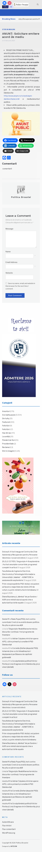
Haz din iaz (6, 433)
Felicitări (6, 426)
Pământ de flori (8, 440)
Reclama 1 (6, 447)
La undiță (6, 436)
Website (9, 273)
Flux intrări (6, 826)
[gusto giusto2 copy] (17, 486)
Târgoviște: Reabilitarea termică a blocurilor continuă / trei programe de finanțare (19, 632)
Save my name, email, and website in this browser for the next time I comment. (20, 286)
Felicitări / (6, 429)
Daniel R (5, 619)
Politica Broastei (21, 197)
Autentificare (8, 822)
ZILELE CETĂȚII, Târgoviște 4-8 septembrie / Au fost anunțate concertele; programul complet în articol (20, 564)
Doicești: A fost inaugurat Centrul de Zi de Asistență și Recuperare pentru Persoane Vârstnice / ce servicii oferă (19, 555)
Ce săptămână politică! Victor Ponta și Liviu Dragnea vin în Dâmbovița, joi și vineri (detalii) (21, 664)
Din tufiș (5, 418)
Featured (6, 422)
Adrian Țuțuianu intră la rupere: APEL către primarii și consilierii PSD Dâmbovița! (20, 642)
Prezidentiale (8, 444)
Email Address (11, 262)
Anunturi (6, 411)
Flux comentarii (8, 829)
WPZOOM (14, 846)
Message (9, 229)
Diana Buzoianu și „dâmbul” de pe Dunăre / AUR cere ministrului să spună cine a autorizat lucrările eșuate (19, 600)
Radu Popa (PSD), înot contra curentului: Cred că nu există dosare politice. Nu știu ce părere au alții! (21, 622)
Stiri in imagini (8, 29)
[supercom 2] (21, 528)
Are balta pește (8, 415)
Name (8, 252)
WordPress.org (8, 833)
